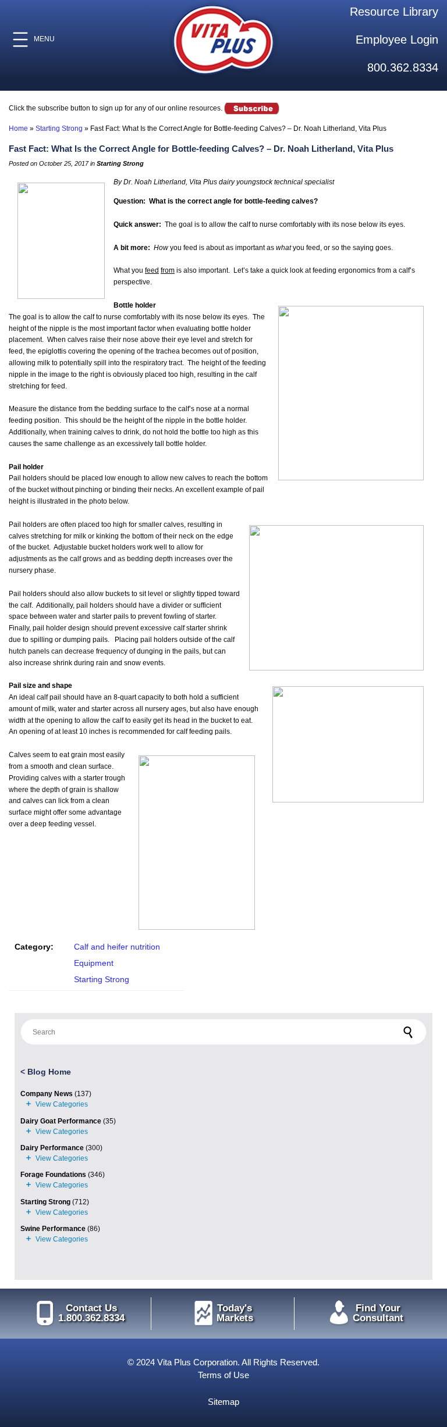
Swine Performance (53, 1229)
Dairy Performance (52, 1148)
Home (18, 128)
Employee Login (397, 39)
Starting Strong (59, 128)
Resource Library (394, 11)
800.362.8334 (402, 67)
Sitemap (223, 1402)
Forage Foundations (53, 1175)
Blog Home (49, 1071)
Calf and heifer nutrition (117, 946)
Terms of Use (223, 1375)
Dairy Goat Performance (60, 1121)
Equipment (93, 963)
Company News (46, 1094)
